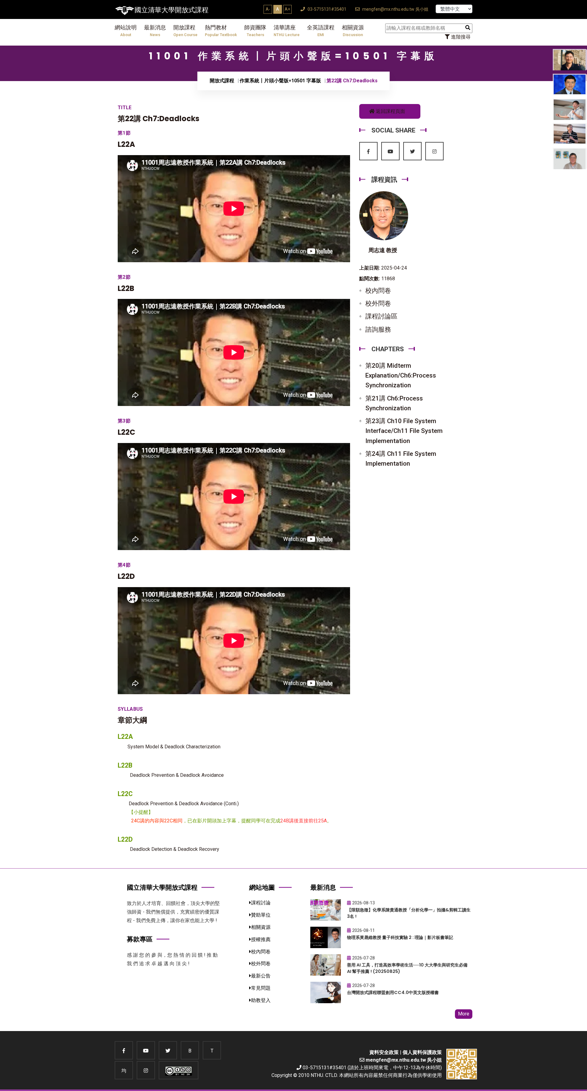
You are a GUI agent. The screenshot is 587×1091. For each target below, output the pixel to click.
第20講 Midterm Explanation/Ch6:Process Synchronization (400, 375)
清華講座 (287, 30)
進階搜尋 (460, 37)
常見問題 (261, 988)
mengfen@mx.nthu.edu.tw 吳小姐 (394, 9)
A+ (287, 9)
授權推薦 (261, 939)
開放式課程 (222, 81)
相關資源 (353, 30)
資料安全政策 (384, 1052)
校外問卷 (378, 303)
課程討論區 (381, 316)
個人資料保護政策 (422, 1052)
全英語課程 (320, 30)
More (463, 1014)
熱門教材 (221, 30)
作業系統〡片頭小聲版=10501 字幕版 (280, 81)
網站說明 (126, 30)
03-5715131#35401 (326, 9)
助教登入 (261, 1000)
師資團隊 (255, 30)
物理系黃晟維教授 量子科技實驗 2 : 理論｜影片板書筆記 (400, 937)
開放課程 (185, 30)
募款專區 (140, 939)
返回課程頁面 (390, 111)
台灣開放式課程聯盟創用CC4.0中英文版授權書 (393, 992)
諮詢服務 (378, 329)
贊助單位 (261, 915)
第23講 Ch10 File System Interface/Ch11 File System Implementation (404, 430)
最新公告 (261, 976)
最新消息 (155, 30)
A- (268, 9)
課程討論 (261, 903)
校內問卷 (378, 290)
